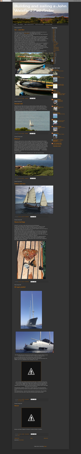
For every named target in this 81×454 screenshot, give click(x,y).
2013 (54, 61)
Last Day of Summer (61, 134)
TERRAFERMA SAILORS (57, 146)
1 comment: (27, 98)
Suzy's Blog (55, 83)
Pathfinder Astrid (56, 91)
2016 (54, 57)
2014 (54, 60)
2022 (54, 33)
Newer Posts (17, 438)
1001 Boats (55, 119)
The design (20, 24)
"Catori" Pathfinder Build (57, 143)
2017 (54, 40)
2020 (54, 36)
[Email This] (30, 98)
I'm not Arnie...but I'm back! (57, 144)
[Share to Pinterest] (34, 98)
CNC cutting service (29, 24)
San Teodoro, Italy (21, 400)
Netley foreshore (60, 70)
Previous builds (48, 24)
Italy (19, 435)
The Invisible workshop (57, 126)
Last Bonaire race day (61, 113)
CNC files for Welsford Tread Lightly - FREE (61, 94)
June (55, 54)
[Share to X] (32, 98)
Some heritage (19, 222)
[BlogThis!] (31, 98)
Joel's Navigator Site (56, 92)
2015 (54, 59)
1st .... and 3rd (19, 30)
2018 (54, 39)
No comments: (26, 216)
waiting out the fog (61, 77)
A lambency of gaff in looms (61, 128)
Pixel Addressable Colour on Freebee (61, 85)
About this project (39, 24)
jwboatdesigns (55, 106)
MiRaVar (54, 90)
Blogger (45, 446)
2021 (54, 35)
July (54, 53)
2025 (54, 29)
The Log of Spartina (56, 76)
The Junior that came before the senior (61, 121)
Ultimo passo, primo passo (57, 141)
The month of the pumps (60, 107)
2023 (54, 32)
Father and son (19, 183)
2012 (54, 63)
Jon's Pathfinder (56, 133)
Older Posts (46, 438)
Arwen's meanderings (57, 99)
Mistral (17, 139)
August (55, 41)
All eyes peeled (19, 287)
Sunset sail (18, 103)
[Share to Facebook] (33, 98)
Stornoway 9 (27, 33)
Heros (16, 405)
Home (14, 24)
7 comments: (27, 178)
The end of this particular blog (60, 101)
